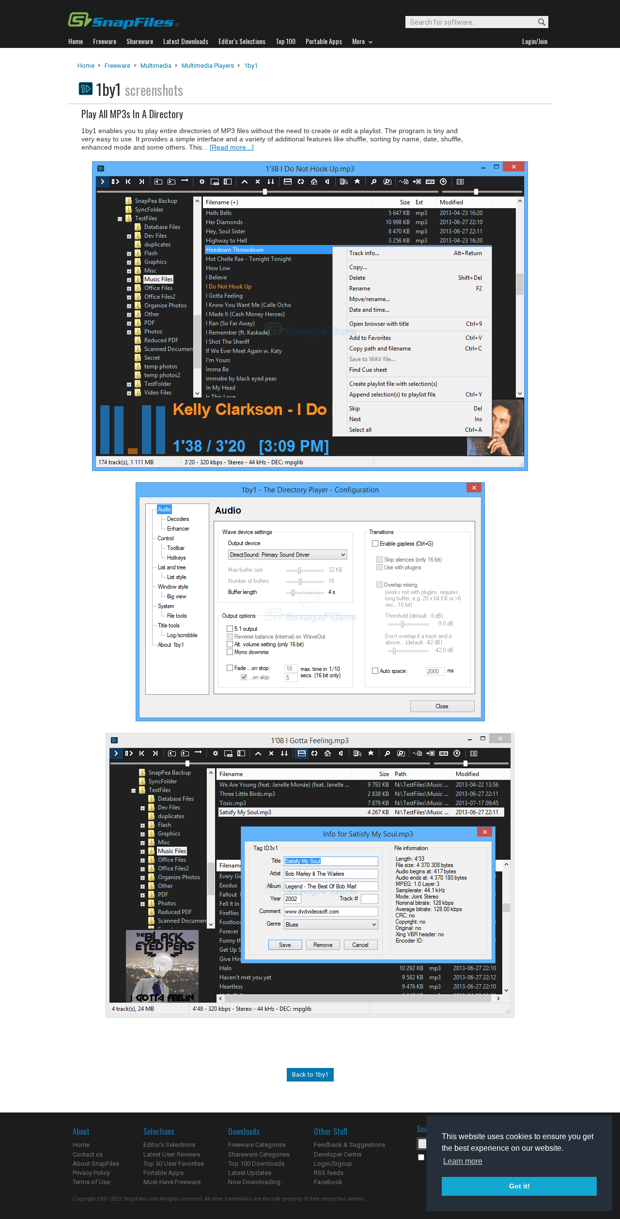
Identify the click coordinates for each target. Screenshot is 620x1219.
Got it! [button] (519, 1186)
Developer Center (338, 1154)
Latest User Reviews (171, 1154)
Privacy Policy (91, 1172)
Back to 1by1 (310, 1074)
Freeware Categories (257, 1144)
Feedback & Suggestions (349, 1144)
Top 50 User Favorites (173, 1163)
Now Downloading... (256, 1182)
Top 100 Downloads (256, 1163)
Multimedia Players (208, 65)
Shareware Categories (259, 1154)
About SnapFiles (96, 1163)
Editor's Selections (169, 1144)
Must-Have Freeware (172, 1182)
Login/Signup (333, 1163)
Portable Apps (163, 1172)
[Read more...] (232, 147)
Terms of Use (91, 1182)
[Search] (537, 22)
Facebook (328, 1182)
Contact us (88, 1154)
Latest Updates (249, 1172)
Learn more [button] (462, 1161)
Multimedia (155, 65)
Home (86, 65)
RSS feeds (328, 1172)
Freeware (117, 65)
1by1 (251, 65)
